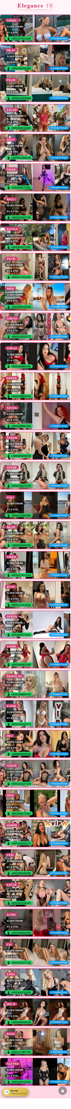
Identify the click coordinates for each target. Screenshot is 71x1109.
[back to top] (62, 1090)
